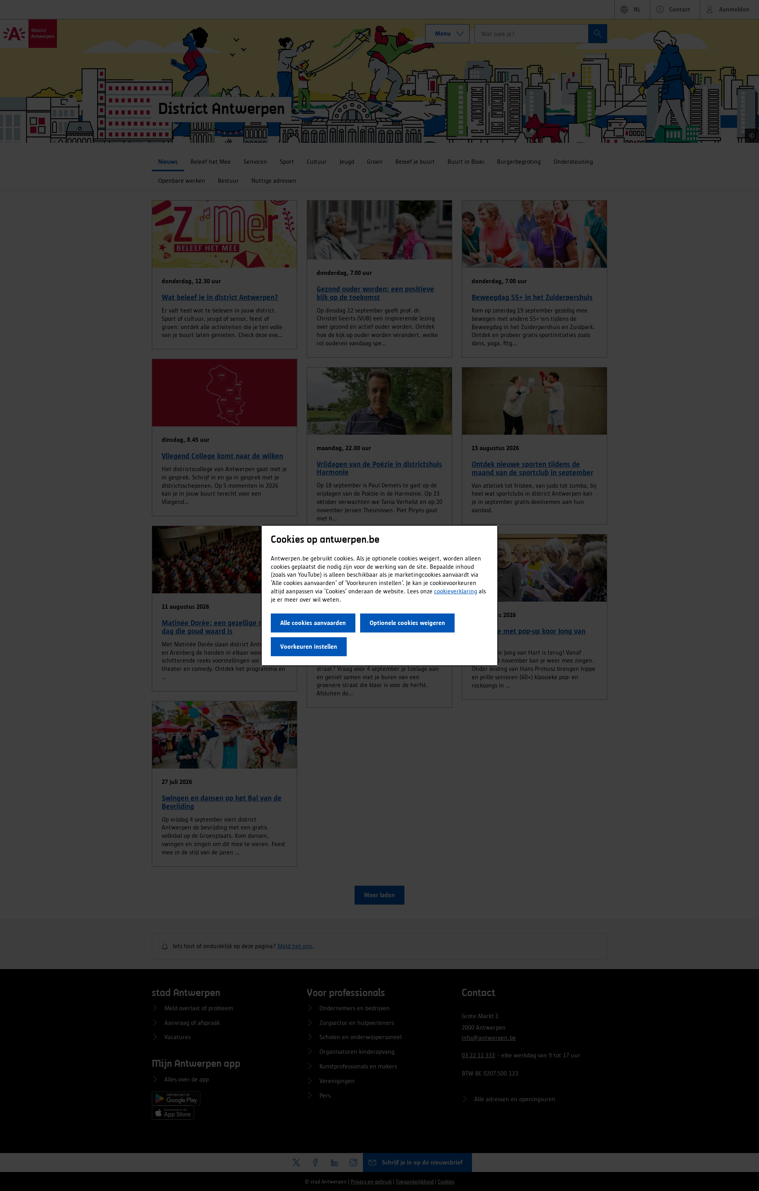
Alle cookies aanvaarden (313, 622)
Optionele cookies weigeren (407, 622)
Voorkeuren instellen (308, 646)
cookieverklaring (455, 591)
